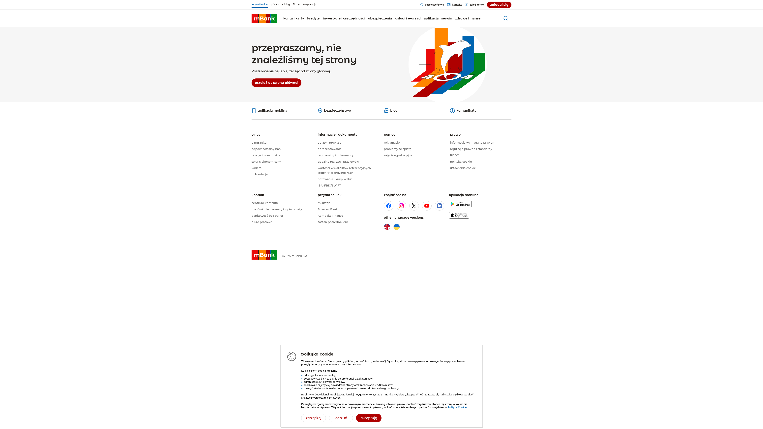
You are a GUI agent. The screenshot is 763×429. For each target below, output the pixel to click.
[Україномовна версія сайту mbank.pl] (396, 227)
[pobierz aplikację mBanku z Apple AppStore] (459, 216)
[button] (293, 18)
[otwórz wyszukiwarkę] (506, 18)
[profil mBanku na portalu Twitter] (414, 206)
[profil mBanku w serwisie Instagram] (401, 206)
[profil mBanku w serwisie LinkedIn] (439, 206)
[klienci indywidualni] (264, 18)
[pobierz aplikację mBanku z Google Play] (460, 205)
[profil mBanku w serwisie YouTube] (427, 206)
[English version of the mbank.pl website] (387, 227)
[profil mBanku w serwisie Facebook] (388, 206)
